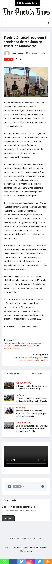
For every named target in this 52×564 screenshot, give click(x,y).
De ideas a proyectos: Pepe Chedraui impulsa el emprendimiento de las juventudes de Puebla (32, 428)
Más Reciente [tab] (15, 373)
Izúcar (9, 59)
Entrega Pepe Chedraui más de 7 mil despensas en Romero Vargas (31, 387)
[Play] (9, 486)
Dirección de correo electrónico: (19, 507)
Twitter (26, 538)
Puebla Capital (23, 383)
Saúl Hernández (17, 53)
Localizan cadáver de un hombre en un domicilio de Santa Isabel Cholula (31, 400)
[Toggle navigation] (4, 23)
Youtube (38, 538)
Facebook (14, 538)
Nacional (20, 408)
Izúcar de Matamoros (28, 327)
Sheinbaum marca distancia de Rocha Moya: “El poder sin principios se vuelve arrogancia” (31, 413)
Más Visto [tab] (39, 373)
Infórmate (21, 395)
